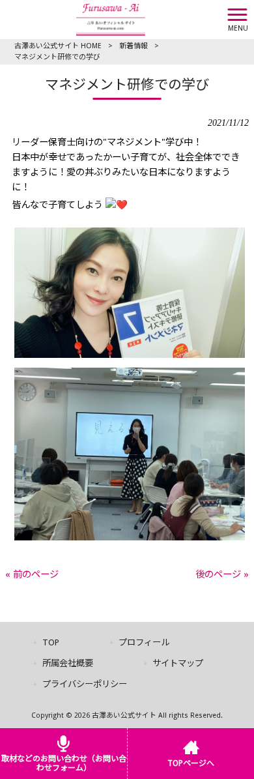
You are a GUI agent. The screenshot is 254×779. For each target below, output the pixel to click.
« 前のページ (32, 574)
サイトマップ (177, 663)
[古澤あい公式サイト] (110, 19)
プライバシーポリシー (84, 684)
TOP (50, 642)
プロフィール (144, 642)
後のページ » (222, 574)
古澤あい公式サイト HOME (58, 46)
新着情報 (133, 46)
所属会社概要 (67, 663)
